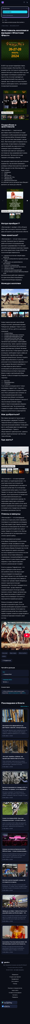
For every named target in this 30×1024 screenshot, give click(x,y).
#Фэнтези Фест (23, 653)
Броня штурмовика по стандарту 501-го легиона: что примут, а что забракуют (14, 788)
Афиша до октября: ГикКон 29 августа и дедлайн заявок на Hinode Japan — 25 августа (14, 912)
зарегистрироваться (14, 693)
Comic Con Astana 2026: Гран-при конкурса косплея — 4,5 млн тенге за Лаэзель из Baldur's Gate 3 (13, 819)
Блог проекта (15, 981)
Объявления (15, 974)
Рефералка (15, 997)
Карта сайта (15, 990)
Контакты (15, 995)
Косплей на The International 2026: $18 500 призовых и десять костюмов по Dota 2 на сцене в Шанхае (14, 943)
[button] (2, 102)
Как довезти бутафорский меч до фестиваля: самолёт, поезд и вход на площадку (14, 727)
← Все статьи (4, 25)
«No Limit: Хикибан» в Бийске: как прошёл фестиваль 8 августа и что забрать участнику (13, 757)
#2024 (4, 656)
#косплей (4, 653)
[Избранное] (24, 2)
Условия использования (15, 992)
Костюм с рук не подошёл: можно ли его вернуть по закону (13, 881)
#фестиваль (13, 653)
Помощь (15, 983)
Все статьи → (25, 706)
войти (24, 693)
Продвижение (15, 979)
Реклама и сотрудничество (15, 988)
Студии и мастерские (15, 977)
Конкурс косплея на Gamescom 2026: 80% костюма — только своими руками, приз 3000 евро (14, 850)
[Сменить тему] (27, 2)
